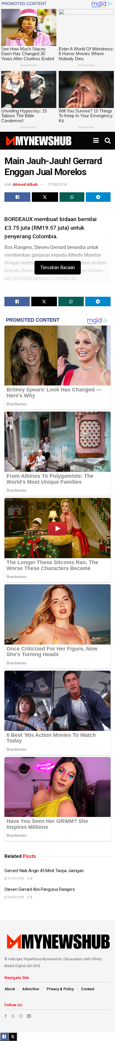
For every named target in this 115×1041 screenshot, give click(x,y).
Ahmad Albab (25, 184)
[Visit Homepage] (38, 141)
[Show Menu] (96, 141)
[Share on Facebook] (17, 197)
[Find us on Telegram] (29, 1016)
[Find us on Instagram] (21, 1016)
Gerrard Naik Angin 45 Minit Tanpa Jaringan (43, 870)
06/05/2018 (15, 897)
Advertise (30, 989)
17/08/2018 (57, 184)
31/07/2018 (15, 878)
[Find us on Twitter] (13, 1016)
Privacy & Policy (60, 989)
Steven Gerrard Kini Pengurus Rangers (39, 889)
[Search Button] (108, 141)
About (9, 989)
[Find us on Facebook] (5, 1016)
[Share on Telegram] (98, 197)
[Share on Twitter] (45, 197)
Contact (87, 989)
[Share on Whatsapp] (72, 197)
